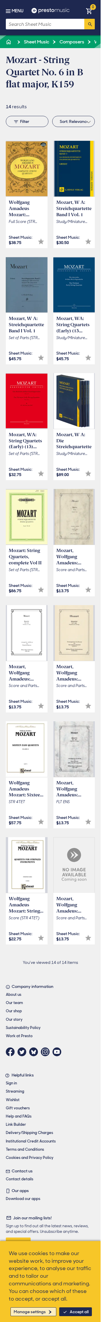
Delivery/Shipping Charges (29, 1132)
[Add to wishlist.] (41, 241)
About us (13, 994)
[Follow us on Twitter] (23, 1051)
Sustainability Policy (23, 1027)
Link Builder (16, 1124)
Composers (71, 42)
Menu (17, 11)
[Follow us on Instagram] (46, 1051)
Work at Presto (19, 1035)
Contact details (19, 1179)
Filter (24, 121)
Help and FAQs (19, 1116)
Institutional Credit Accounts (31, 1141)
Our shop (14, 1010)
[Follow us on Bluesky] (35, 1051)
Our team (14, 1002)
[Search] (89, 24)
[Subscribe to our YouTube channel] (58, 1051)
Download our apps (23, 1198)
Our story (14, 1019)
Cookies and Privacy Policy (29, 1157)
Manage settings (30, 1311)
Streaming (15, 1091)
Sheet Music (36, 42)
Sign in (11, 1083)
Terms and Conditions (25, 1149)
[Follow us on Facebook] (12, 1051)
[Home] (9, 42)
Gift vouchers (18, 1108)
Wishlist (13, 1099)
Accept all (79, 1311)
